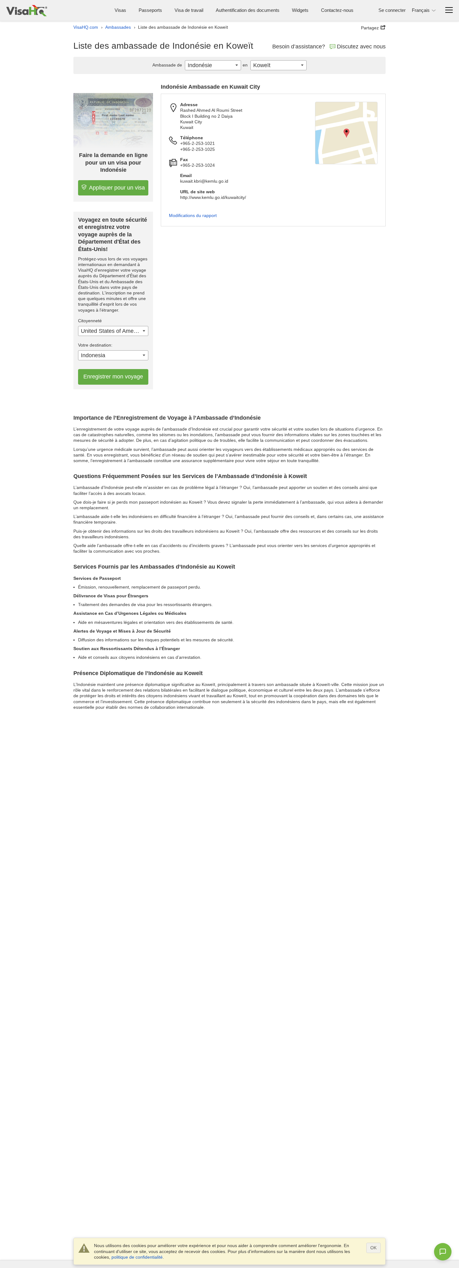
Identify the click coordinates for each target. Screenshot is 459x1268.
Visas (120, 10)
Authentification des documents (247, 10)
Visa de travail (189, 10)
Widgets (300, 10)
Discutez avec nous (361, 46)
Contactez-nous (337, 10)
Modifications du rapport (193, 215)
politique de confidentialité (137, 1257)
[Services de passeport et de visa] (26, 10)
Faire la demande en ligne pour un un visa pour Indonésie (113, 162)
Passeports (150, 10)
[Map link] (346, 133)
